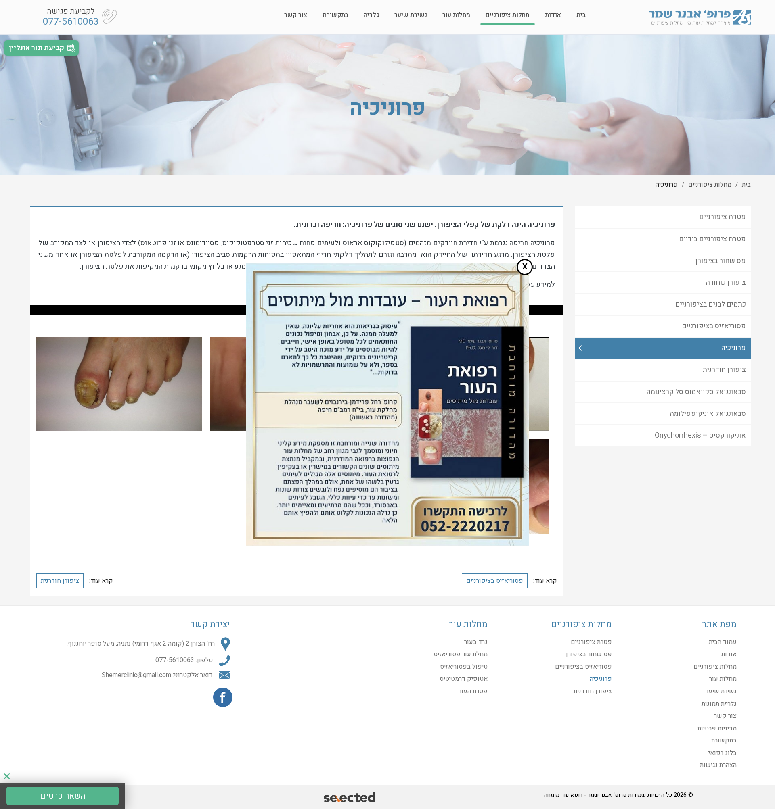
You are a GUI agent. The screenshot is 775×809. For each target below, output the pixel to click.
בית (581, 15)
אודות (553, 15)
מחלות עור (456, 15)
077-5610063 (70, 22)
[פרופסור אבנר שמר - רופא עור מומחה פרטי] (700, 17)
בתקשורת (335, 15)
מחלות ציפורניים (508, 15)
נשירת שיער (410, 15)
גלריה (371, 15)
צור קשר (295, 15)
